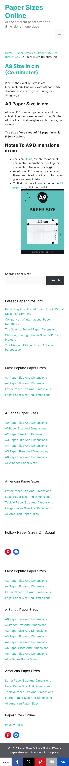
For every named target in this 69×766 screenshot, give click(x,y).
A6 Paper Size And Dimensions (26, 457)
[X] (28, 762)
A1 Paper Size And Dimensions (25, 428)
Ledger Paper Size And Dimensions (29, 508)
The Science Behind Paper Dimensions (31, 329)
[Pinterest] (40, 762)
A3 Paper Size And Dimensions (26, 377)
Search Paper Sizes (18, 274)
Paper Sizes (23, 53)
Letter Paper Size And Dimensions (28, 389)
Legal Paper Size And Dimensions (27, 395)
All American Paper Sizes (22, 514)
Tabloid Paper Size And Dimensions (29, 502)
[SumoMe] (63, 762)
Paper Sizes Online (24, 11)
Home (9, 53)
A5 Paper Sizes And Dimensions (26, 451)
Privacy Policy (14, 724)
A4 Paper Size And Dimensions (26, 383)
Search (55, 280)
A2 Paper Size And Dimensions (26, 434)
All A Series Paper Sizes (21, 463)
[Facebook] (17, 762)
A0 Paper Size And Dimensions (26, 422)
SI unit (28, 159)
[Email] (52, 762)
